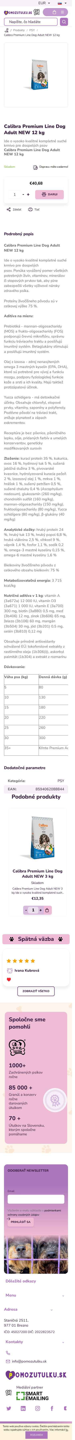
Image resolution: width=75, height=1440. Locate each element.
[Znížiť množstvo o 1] (23, 194)
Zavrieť (35, 215)
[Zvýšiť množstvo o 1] (28, 194)
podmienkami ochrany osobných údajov (34, 1209)
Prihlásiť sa (21, 1219)
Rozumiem (36, 1435)
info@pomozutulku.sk (29, 1358)
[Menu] (62, 12)
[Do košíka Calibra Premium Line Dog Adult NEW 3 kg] (46, 907)
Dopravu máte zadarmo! (53, 167)
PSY (61, 780)
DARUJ (52, 194)
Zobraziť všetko (36, 988)
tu (67, 1429)
